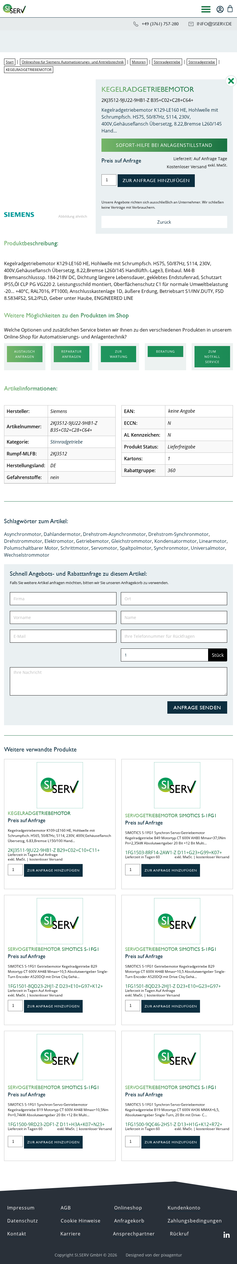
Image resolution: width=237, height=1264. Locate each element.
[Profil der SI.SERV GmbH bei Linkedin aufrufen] (226, 1235)
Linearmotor (213, 541)
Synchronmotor (171, 548)
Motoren (139, 61)
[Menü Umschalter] (206, 9)
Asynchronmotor (22, 534)
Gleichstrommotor (131, 541)
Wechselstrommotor (26, 555)
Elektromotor (59, 541)
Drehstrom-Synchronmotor (178, 534)
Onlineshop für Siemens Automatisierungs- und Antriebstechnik (73, 61)
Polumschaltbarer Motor (31, 548)
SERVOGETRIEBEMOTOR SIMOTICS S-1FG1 (171, 815)
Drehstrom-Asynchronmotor (114, 534)
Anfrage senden (197, 707)
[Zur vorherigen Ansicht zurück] (231, 85)
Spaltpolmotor (135, 548)
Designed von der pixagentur (154, 1255)
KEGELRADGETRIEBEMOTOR (39, 813)
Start (10, 61)
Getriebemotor (92, 541)
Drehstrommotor (23, 541)
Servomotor (104, 548)
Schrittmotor (74, 548)
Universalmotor (208, 548)
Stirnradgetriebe (167, 61)
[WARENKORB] (230, 9)
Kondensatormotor (175, 541)
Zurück (164, 222)
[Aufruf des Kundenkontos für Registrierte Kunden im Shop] (220, 9)
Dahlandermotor (62, 534)
